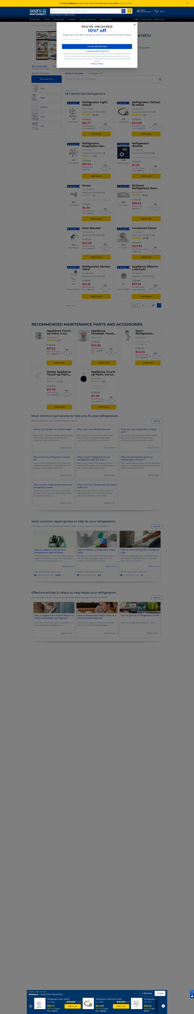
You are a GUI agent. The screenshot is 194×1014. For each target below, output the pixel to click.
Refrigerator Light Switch (58, 999)
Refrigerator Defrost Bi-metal (109, 999)
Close (160, 993)
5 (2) (128, 1002)
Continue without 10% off (97, 51)
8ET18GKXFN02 (55, 994)
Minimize (147, 993)
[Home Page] (39, 12)
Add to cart (72, 1006)
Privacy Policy (97, 64)
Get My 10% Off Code (97, 46)
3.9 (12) (78, 1002)
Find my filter (126, 3)
